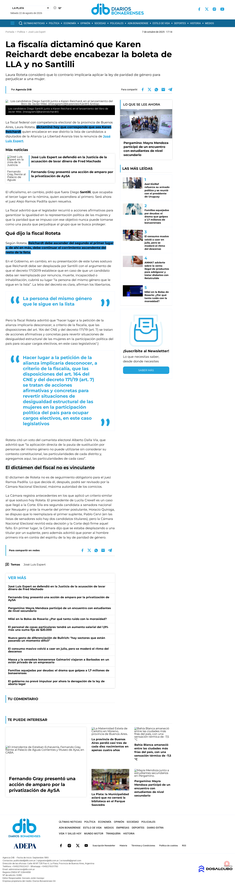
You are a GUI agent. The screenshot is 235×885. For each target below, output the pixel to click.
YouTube (86, 846)
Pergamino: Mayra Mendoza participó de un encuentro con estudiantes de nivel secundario (59, 609)
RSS (184, 845)
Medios (209, 23)
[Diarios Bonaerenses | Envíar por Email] (163, 89)
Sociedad (100, 23)
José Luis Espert (35, 564)
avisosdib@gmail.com (70, 860)
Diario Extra (155, 827)
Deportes (180, 23)
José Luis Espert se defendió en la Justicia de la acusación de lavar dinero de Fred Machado (56, 588)
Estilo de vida (161, 23)
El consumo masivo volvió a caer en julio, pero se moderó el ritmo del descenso (58, 650)
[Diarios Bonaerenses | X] (207, 9)
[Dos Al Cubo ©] (215, 871)
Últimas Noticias (34, 23)
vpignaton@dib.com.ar (48, 860)
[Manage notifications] (227, 863)
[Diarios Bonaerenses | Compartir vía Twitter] (149, 89)
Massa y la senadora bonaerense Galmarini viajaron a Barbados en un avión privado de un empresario (58, 661)
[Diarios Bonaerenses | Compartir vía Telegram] (170, 89)
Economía (70, 23)
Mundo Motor (93, 833)
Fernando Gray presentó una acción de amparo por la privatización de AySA (58, 599)
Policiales (116, 23)
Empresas (122, 827)
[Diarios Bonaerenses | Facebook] (199, 9)
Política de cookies (168, 845)
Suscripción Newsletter (104, 845)
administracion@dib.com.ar (22, 869)
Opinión (85, 23)
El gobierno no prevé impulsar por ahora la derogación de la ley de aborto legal (56, 683)
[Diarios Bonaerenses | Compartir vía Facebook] (143, 89)
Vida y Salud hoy (70, 833)
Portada (10, 31)
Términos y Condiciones (143, 845)
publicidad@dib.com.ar (24, 860)
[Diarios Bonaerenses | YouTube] (222, 9)
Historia (195, 23)
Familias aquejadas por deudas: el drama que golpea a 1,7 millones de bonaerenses (58, 672)
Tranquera (113, 833)
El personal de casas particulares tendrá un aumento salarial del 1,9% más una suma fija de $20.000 (58, 628)
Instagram (69, 846)
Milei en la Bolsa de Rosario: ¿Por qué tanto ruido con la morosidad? (57, 619)
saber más (146, 370)
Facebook (61, 846)
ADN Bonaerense (138, 23)
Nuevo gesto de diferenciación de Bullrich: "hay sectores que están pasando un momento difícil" (56, 639)
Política (54, 23)
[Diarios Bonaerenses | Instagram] (214, 9)
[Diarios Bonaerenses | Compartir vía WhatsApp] (156, 89)
